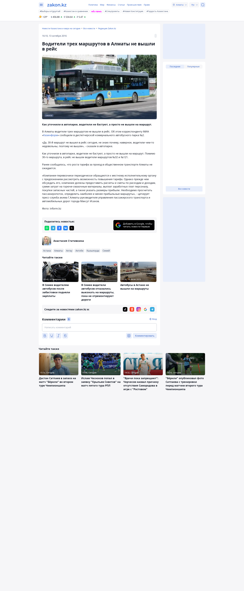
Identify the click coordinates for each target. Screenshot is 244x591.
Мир (102, 4)
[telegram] (53, 228)
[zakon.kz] (57, 4)
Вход (154, 319)
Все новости (89, 28)
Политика (93, 4)
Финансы (111, 4)
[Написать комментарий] (99, 327)
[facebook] (59, 228)
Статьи (121, 4)
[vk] (65, 228)
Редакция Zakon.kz (107, 28)
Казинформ (50, 135)
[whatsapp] (46, 228)
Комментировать (144, 335)
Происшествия (134, 4)
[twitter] (71, 228)
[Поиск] (202, 4)
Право (147, 4)
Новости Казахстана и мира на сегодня (61, 28)
